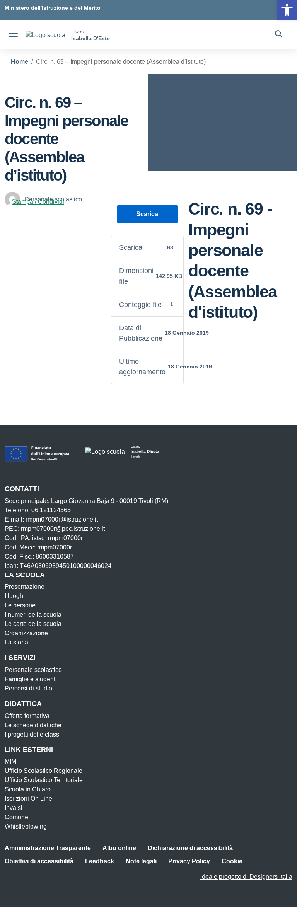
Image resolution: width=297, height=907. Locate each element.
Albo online (119, 848)
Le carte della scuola (33, 624)
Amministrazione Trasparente (48, 848)
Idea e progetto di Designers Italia (246, 876)
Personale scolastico (33, 670)
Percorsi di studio (28, 688)
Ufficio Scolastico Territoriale (44, 780)
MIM (10, 761)
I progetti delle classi (33, 734)
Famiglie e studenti (31, 679)
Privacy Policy (189, 861)
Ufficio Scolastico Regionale (43, 770)
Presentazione (24, 586)
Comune (16, 817)
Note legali (141, 861)
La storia (16, 642)
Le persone (20, 605)
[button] (287, 10)
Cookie (232, 861)
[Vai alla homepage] (45, 35)
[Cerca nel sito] (279, 35)
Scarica (147, 214)
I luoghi (15, 596)
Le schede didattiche (33, 725)
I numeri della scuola (33, 614)
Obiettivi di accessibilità (39, 861)
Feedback (99, 861)
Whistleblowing (26, 826)
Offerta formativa (27, 716)
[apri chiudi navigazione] (13, 34)
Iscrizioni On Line (28, 798)
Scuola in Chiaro (28, 789)
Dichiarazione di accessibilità (190, 848)
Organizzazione (26, 633)
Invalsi (13, 808)
